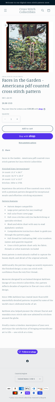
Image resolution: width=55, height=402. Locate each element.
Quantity (5, 114)
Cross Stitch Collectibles (23, 398)
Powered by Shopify (39, 398)
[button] (5, 10)
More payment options (27, 143)
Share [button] (7, 150)
